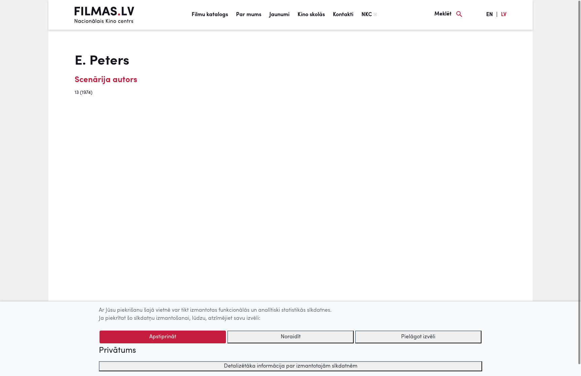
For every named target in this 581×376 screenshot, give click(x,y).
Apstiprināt (162, 337)
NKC (366, 15)
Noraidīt (291, 337)
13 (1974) (83, 92)
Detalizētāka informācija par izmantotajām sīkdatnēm (290, 366)
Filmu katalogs (210, 15)
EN (489, 15)
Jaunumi (279, 15)
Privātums (117, 351)
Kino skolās (311, 15)
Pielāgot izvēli (418, 337)
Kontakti (343, 15)
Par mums (248, 15)
